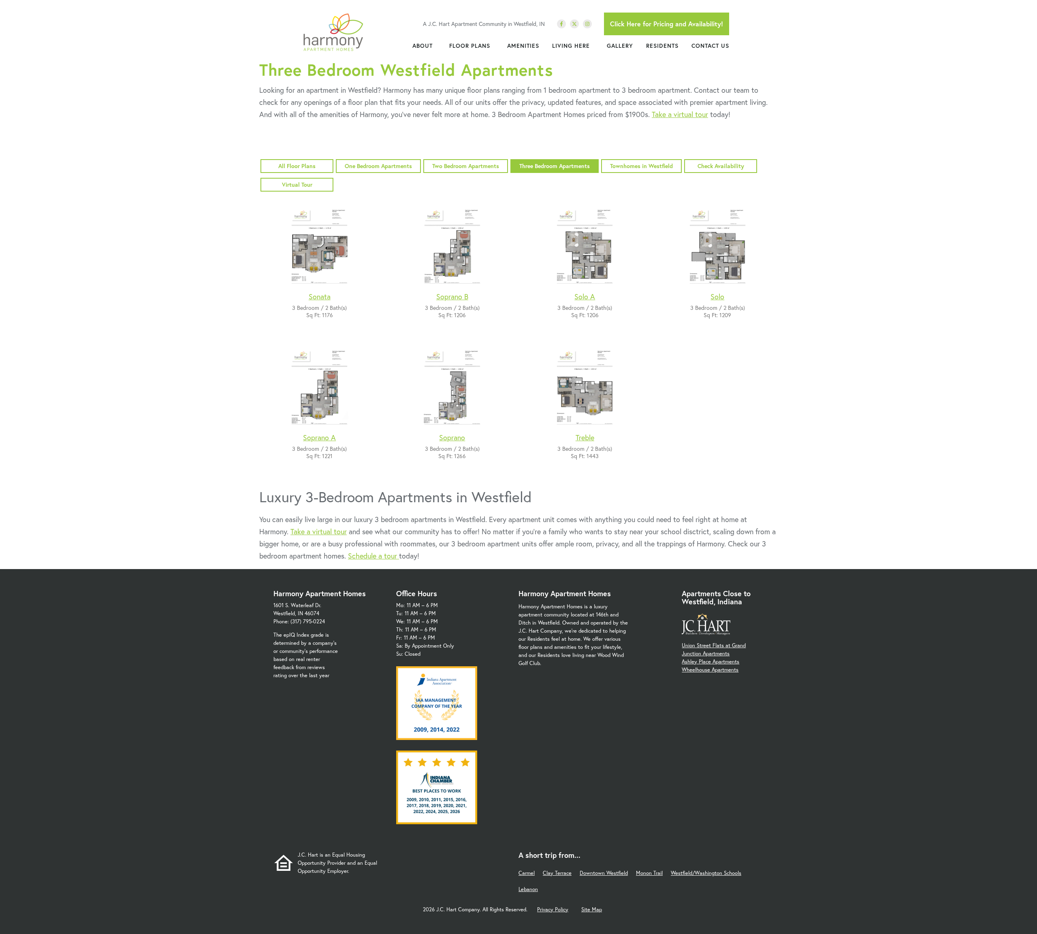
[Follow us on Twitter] (574, 23)
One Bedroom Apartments (378, 166)
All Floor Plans (297, 166)
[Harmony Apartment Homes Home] (333, 32)
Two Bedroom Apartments (465, 166)
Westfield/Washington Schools (706, 873)
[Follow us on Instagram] (587, 23)
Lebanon (528, 889)
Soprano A (319, 437)
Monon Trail (649, 873)
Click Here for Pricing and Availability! (666, 23)
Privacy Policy (552, 909)
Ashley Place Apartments (710, 661)
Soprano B (452, 296)
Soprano (452, 437)
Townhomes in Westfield (641, 166)
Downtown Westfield (604, 873)
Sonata (320, 296)
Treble (585, 437)
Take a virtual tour (680, 114)
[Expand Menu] (437, 45)
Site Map (591, 909)
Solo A (584, 296)
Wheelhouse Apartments (710, 669)
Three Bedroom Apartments (554, 166)
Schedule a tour (373, 556)
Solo (717, 296)
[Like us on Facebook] (561, 23)
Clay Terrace (557, 873)
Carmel (526, 873)
